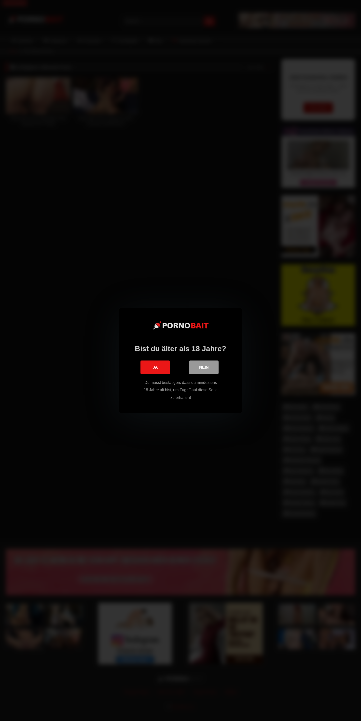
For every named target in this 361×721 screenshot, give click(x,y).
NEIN (204, 367)
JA (155, 367)
